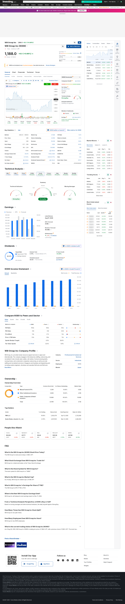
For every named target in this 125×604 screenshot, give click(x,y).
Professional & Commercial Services (73, 331)
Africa (96, 7)
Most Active (90, 120)
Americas (55, 7)
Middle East (68, 7)
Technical (30, 47)
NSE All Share (90, 40)
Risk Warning (119, 575)
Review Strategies (50, 40)
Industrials (78, 336)
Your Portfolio (88, 537)
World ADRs (36, 7)
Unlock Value (76, 28)
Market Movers (92, 116)
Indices (88, 19)
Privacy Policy (109, 575)
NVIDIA (70, 408)
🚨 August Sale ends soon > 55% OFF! (92, 1)
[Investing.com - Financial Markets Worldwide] (9, 2)
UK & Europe (61, 7)
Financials (21, 47)
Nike (38, 408)
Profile (13, 51)
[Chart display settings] (42, 56)
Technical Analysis (14, 144)
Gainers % (97, 120)
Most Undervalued (91, 183)
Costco (8, 408)
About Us (106, 530)
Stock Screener (78, 4)
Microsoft (55, 408)
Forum (37, 47)
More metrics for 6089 (74, 105)
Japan (79, 343)
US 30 (88, 43)
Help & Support (107, 537)
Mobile (86, 534)
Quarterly (14, 248)
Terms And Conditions (97, 575)
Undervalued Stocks (115, 7)
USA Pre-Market (83, 7)
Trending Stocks (92, 150)
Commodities (96, 19)
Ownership (19, 51)
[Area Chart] (10, 56)
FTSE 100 (89, 48)
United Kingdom (22, 7)
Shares (5, 7)
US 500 (88, 45)
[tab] (8, 149)
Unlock (32, 319)
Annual (7, 248)
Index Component (47, 51)
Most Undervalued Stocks (93, 178)
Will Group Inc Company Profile (20, 326)
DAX (88, 51)
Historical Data (28, 51)
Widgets (86, 541)
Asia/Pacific (75, 7)
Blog (85, 530)
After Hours (91, 7)
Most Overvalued (102, 183)
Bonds (103, 19)
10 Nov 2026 (52, 129)
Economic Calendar (67, 4)
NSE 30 (88, 37)
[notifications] (118, 1)
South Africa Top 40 (92, 54)
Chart (14, 47)
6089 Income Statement (17, 244)
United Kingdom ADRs (46, 7)
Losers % (104, 120)
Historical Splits (37, 51)
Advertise (106, 534)
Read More (8, 343)
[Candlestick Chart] (6, 56)
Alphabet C (24, 408)
